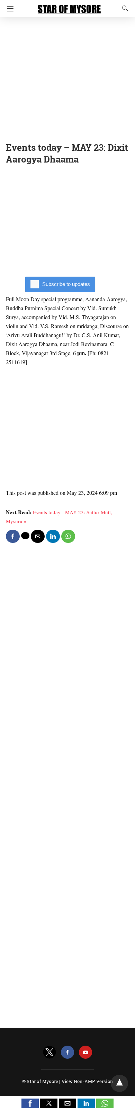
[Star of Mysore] (69, 6)
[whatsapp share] (68, 536)
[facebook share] (13, 536)
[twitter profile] (49, 1052)
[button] (30, 1103)
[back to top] (119, 1083)
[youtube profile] (85, 1052)
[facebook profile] (67, 1052)
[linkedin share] (53, 536)
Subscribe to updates (66, 284)
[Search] (123, 8)
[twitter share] (25, 535)
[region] (67, 77)
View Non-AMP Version (87, 1081)
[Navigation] (8, 8)
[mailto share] (38, 536)
